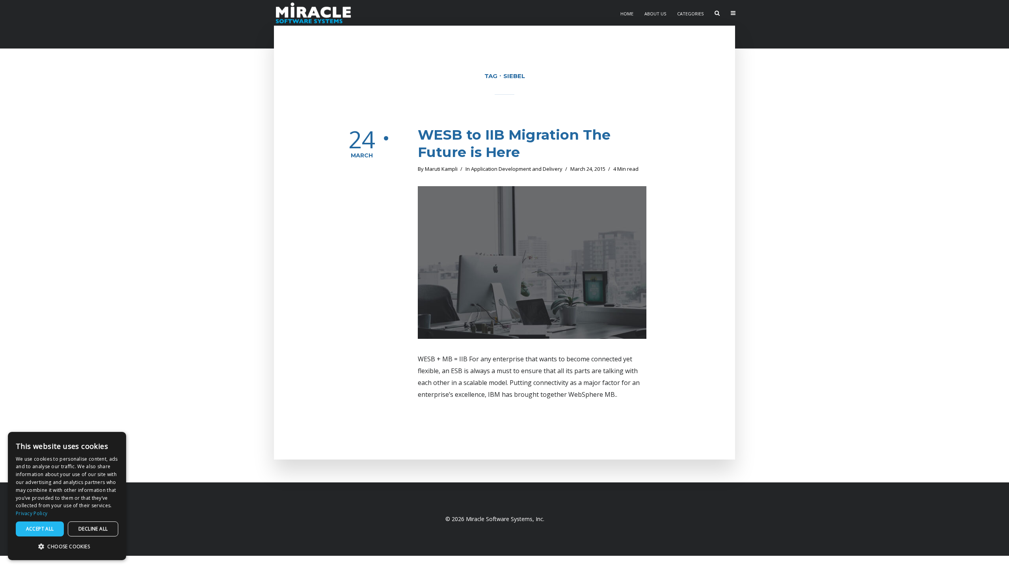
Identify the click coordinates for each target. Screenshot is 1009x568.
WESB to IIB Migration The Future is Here (514, 143)
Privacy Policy (31, 513)
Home (626, 14)
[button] (67, 547)
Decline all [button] (93, 528)
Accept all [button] (40, 528)
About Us (655, 14)
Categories (690, 14)
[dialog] (67, 496)
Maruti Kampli (441, 168)
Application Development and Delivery (516, 168)
